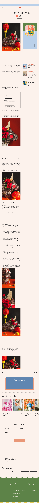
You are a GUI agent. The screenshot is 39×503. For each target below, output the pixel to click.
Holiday (14, 487)
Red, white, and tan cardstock (9, 105)
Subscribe (23, 490)
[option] (7, 407)
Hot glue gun (7, 100)
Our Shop (33, 486)
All (13, 486)
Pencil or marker (7, 95)
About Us (30, 45)
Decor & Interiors (16, 490)
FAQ (28, 486)
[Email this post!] (36, 372)
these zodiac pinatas (5, 89)
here (16, 170)
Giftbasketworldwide (9, 458)
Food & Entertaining (16, 493)
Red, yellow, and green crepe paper (10, 106)
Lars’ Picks (34, 490)
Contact (29, 487)
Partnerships (24, 487)
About (23, 486)
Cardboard (6, 96)
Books (33, 487)
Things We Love (16, 496)
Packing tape (7, 99)
